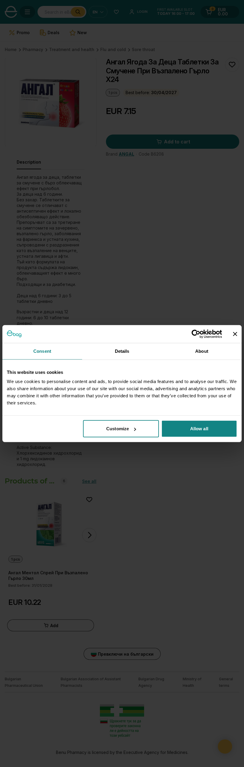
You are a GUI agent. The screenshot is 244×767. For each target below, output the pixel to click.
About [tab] (201, 350)
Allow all (199, 428)
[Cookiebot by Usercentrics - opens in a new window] (196, 333)
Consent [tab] (42, 350)
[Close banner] (235, 334)
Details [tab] (122, 350)
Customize (117, 428)
